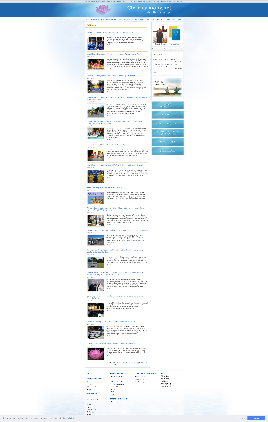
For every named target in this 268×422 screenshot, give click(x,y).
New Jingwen (157, 54)
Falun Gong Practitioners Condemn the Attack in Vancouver (111, 321)
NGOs (113, 389)
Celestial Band (91, 409)
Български (109, 1)
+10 (114, 364)
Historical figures (140, 379)
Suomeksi (124, 1)
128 (141, 363)
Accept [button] (256, 418)
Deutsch (98, 1)
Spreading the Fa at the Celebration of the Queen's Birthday (111, 75)
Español (119, 1)
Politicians (114, 392)
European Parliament (117, 384)
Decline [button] (242, 418)
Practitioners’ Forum (117, 402)
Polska (153, 1)
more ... (108, 44)
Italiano (140, 1)
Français (103, 1)
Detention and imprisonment (96, 387)
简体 (89, 1)
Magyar (136, 1)
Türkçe (174, 1)
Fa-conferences (91, 402)
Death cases (90, 382)
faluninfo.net (165, 378)
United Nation (115, 387)
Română (158, 1)
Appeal (89, 407)
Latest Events (91, 397)
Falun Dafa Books (174, 44)
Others (89, 389)
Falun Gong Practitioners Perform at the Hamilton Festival (110, 32)
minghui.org (165, 381)
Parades (89, 404)
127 (138, 363)
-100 (112, 363)
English (93, 1)
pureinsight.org (166, 383)
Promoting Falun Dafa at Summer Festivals (104, 188)
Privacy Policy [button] (68, 418)
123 (127, 363)
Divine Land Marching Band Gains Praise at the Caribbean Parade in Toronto (117, 230)
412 (146, 363)
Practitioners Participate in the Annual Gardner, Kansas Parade (114, 54)
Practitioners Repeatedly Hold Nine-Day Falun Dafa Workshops (112, 343)
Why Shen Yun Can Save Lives (166, 59)
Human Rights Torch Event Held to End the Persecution (109, 145)
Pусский (163, 1)
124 (129, 363)
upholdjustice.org (166, 386)
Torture (89, 384)
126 (135, 363)
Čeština (115, 1)
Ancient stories (140, 377)
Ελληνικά (130, 1)
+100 (119, 364)
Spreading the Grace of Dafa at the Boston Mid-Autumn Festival (115, 165)
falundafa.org (165, 376)
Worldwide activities (117, 377)
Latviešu (145, 1)
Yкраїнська (179, 1)
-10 (117, 363)
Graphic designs (140, 382)
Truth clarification (92, 399)
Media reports (91, 412)
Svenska (169, 1)
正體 (86, 1)
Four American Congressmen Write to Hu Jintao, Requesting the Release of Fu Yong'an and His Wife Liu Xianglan (115, 273)
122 (124, 363)
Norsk (149, 1)
